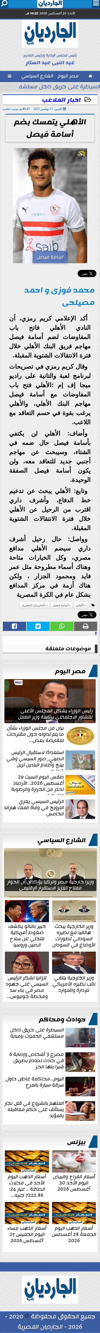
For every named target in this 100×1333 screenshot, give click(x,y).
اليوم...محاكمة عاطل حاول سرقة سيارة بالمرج (35, 1082)
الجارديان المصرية (33, 605)
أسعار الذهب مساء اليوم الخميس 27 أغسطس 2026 (26, 1234)
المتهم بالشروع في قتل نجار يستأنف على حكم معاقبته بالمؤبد (34, 1110)
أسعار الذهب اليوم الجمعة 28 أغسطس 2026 (74, 1234)
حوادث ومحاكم (62, 1019)
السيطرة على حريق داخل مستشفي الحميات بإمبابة (37, 1033)
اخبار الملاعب (61, 100)
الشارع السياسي (61, 840)
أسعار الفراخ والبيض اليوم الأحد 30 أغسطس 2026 (74, 1182)
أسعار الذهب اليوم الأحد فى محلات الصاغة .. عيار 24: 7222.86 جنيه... (27, 1185)
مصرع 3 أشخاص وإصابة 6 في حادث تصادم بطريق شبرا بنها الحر (36, 1061)
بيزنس (76, 1142)
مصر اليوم (70, 671)
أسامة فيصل (60, 605)
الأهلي (80, 605)
